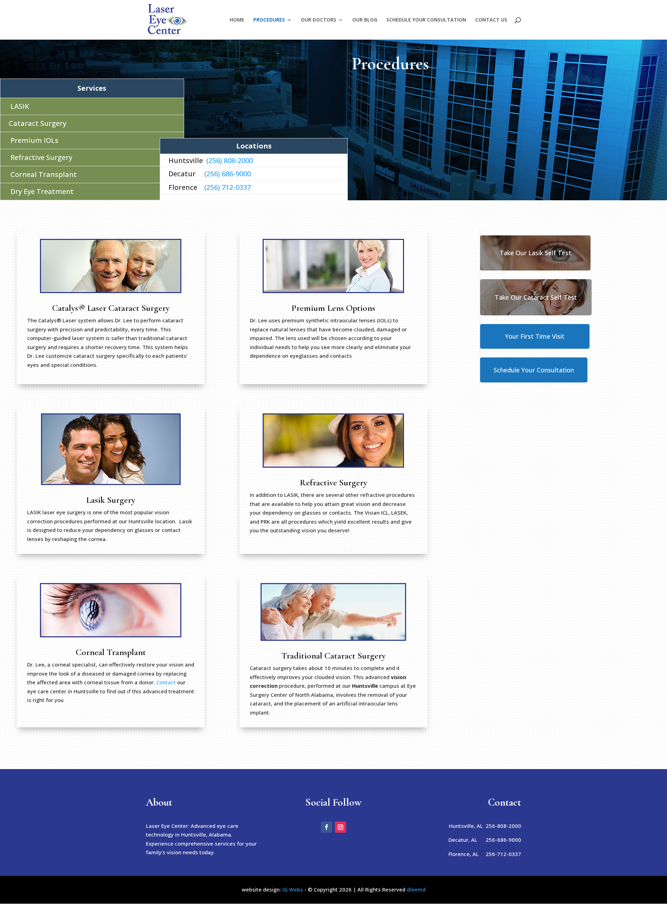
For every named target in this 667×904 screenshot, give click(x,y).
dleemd (416, 889)
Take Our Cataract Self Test (536, 297)
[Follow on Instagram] (340, 827)
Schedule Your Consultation (426, 20)
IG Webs (292, 889)
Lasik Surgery (110, 499)
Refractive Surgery (41, 157)
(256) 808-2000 (229, 160)
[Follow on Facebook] (326, 827)
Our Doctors (318, 20)
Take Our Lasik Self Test (535, 253)
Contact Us (491, 20)
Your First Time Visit (535, 336)
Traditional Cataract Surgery (333, 655)
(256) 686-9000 (227, 173)
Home (237, 20)
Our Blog (364, 20)
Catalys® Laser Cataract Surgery (111, 307)
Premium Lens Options (333, 307)
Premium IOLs (34, 140)
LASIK (19, 106)
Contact (166, 682)
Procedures (269, 20)
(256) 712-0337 (227, 187)
